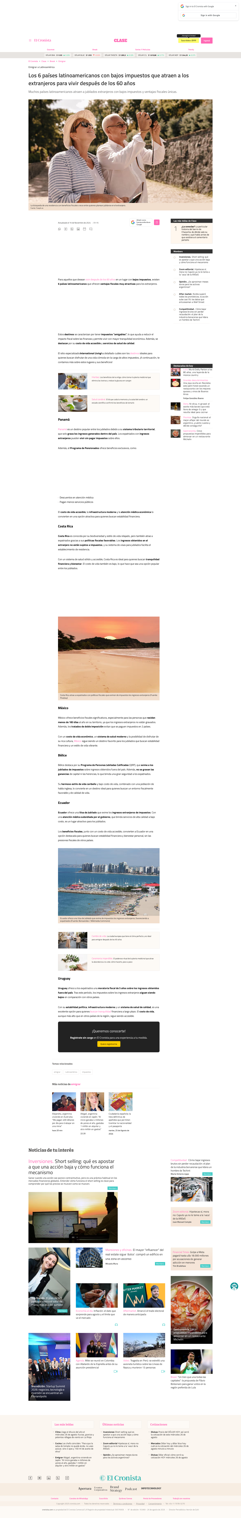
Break (94, 49)
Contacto (54, 1498)
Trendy (191, 49)
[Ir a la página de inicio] (43, 40)
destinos (134, 353)
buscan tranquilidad (100, 1011)
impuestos (86, 1071)
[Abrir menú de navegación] (30, 40)
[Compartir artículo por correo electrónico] (84, 229)
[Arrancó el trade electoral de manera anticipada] (144, 1295)
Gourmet (50, 49)
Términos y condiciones (122, 1503)
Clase (43, 61)
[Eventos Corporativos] (100, 1489)
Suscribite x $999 (188, 40)
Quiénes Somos (125, 1498)
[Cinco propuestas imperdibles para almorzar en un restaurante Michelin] (175, 433)
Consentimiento (155, 1503)
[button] (234, 1286)
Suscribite (103, 1498)
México (77, 741)
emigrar (62, 61)
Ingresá (207, 40)
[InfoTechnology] (151, 1489)
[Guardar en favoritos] (157, 222)
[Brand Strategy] (116, 1489)
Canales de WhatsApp (78, 1498)
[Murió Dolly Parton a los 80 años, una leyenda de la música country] (175, 372)
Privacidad (140, 1503)
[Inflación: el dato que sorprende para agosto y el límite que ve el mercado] (97, 1295)
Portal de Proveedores (152, 1498)
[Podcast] (131, 1489)
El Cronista (33, 61)
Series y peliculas (142, 49)
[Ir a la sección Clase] (120, 40)
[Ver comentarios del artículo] (90, 229)
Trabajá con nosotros (181, 1498)
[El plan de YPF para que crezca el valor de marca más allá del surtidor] (49, 1281)
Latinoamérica (71, 1071)
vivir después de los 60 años (100, 279)
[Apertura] (84, 1489)
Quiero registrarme (108, 1044)
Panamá (62, 429)
